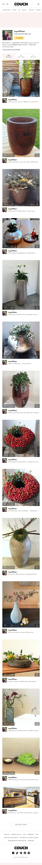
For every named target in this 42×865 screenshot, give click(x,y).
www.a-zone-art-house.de (11, 49)
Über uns (7, 834)
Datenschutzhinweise (11, 837)
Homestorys (6, 10)
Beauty (24, 10)
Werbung (31, 840)
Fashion (31, 10)
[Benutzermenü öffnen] (38, 4)
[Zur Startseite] (21, 4)
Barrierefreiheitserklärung (17, 840)
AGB (37, 834)
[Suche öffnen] (7, 4)
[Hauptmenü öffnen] (3, 4)
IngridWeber (12, 99)
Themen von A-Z (16, 834)
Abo (24, 834)
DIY (19, 10)
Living (14, 10)
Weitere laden (21, 824)
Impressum (30, 834)
